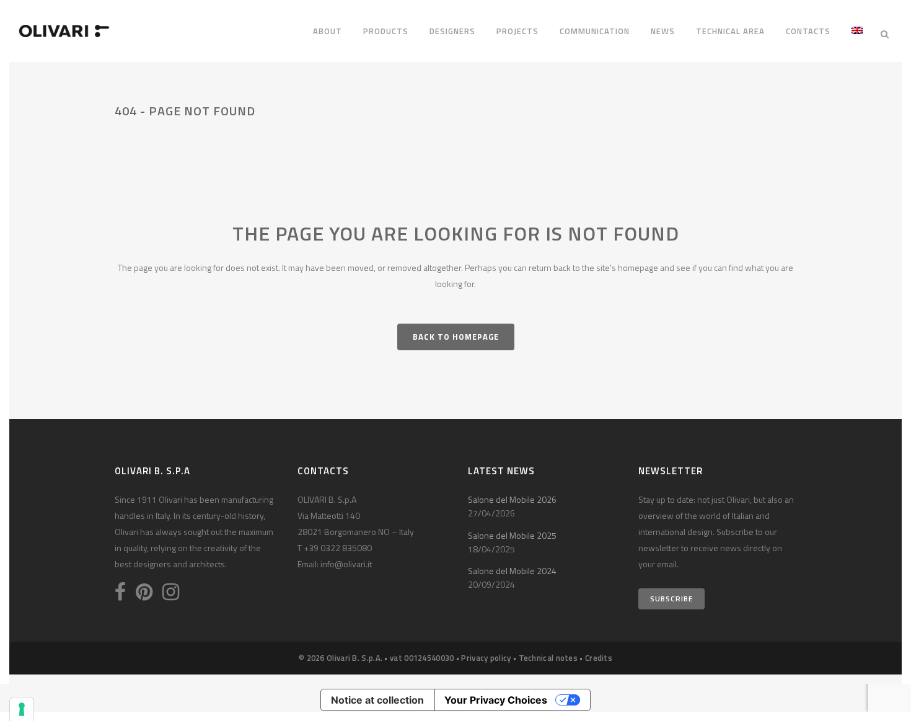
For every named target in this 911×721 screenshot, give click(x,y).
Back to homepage (456, 336)
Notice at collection (377, 700)
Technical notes (548, 658)
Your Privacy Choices (495, 700)
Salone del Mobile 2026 (512, 499)
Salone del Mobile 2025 (512, 535)
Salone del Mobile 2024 (512, 570)
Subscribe (671, 598)
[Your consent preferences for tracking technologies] (21, 709)
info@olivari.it (346, 563)
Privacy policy (486, 658)
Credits (598, 658)
